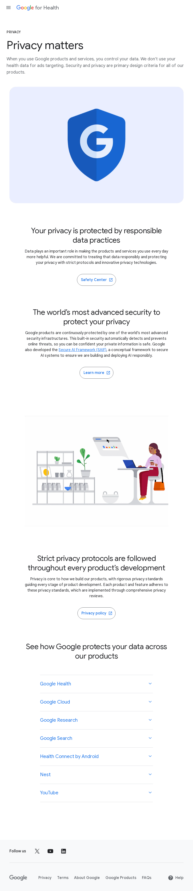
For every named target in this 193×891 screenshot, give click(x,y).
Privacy (45, 877)
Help (179, 877)
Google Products (120, 877)
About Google (87, 877)
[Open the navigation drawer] (8, 7)
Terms (62, 877)
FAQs (146, 877)
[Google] (18, 877)
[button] (96, 684)
